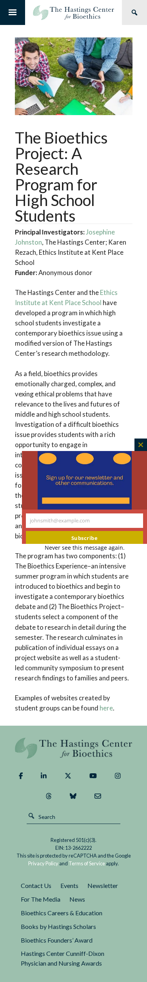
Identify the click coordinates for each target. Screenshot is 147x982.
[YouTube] (93, 776)
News (77, 899)
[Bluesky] (73, 796)
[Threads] (49, 796)
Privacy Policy (43, 863)
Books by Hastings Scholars (58, 926)
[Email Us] (98, 796)
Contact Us (36, 885)
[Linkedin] (44, 776)
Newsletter (102, 885)
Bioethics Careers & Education (61, 912)
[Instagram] (118, 776)
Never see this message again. (85, 547)
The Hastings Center (73, 748)
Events (69, 885)
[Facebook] (21, 776)
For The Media (40, 899)
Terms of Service (87, 863)
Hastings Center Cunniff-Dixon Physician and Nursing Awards (62, 958)
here (106, 708)
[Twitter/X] (68, 776)
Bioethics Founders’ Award (57, 940)
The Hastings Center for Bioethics (73, 12)
